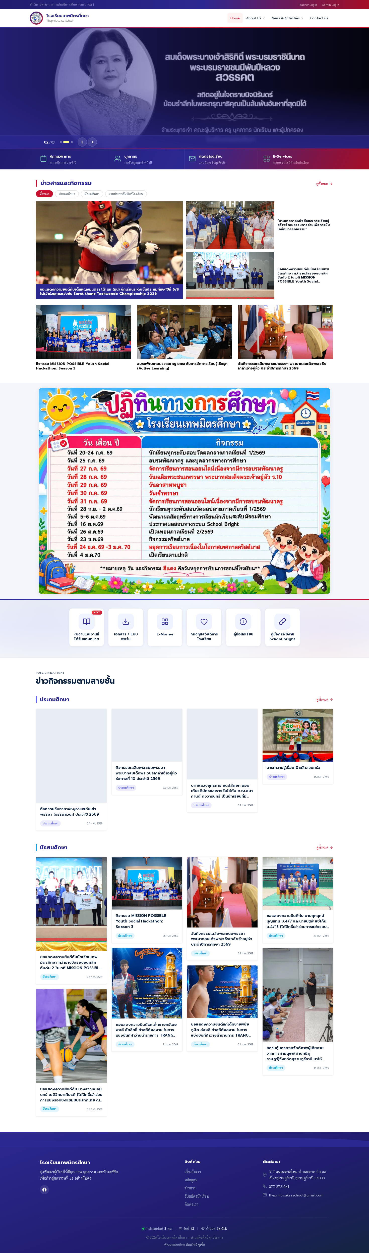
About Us (253, 18)
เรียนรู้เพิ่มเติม (63, 121)
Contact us (319, 18)
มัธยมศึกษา (92, 194)
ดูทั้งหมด (322, 183)
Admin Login (330, 5)
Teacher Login (307, 5)
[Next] (92, 142)
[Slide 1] (61, 142)
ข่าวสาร (190, 1188)
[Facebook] (44, 1189)
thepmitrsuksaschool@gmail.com (296, 1195)
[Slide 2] (66, 142)
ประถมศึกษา (67, 194)
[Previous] (82, 142)
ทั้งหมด (44, 194)
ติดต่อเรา (191, 1204)
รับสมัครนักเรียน (196, 1196)
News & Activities (286, 18)
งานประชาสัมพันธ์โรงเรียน (126, 194)
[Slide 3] (72, 142)
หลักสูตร (190, 1180)
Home (235, 18)
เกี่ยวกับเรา (192, 1171)
